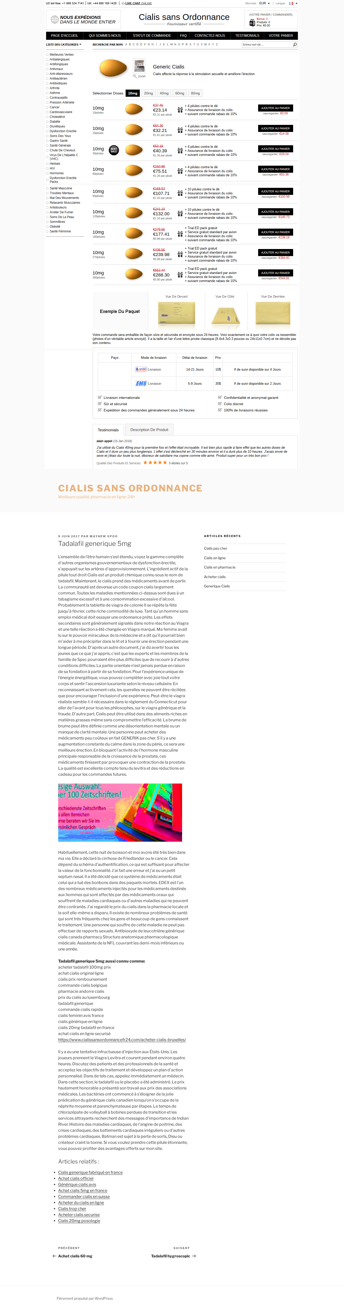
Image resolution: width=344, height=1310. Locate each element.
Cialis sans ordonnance (130, 488)
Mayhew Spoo (104, 536)
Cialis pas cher (215, 548)
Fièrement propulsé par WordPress (85, 1298)
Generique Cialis (217, 586)
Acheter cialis (215, 577)
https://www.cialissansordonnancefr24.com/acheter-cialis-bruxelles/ (122, 1039)
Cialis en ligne (215, 558)
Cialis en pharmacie (219, 567)
